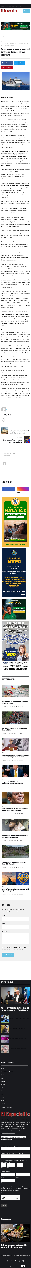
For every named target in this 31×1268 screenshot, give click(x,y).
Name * (4, 915)
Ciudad (2, 1177)
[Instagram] (19, 1261)
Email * (4, 923)
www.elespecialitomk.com (8, 1133)
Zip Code (3, 1182)
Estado (17, 1177)
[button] (2, 26)
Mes (8, 1167)
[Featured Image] (15, 691)
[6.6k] (23, 489)
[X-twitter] (12, 1261)
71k (3, 493)
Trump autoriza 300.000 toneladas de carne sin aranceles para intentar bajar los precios (14, 783)
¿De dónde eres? (5, 1171)
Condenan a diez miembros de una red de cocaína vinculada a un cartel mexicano (15, 836)
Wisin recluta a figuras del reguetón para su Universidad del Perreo (15, 1246)
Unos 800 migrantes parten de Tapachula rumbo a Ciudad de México (15, 729)
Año (17, 1167)
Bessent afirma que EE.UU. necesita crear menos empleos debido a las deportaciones (15, 809)
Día (2, 1167)
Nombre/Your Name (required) (9, 1146)
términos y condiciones (11, 1266)
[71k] (8, 489)
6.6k (18, 493)
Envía (4, 1205)
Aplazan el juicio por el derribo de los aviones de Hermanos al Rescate (15, 702)
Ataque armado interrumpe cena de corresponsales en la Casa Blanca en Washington (15, 1010)
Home (2, 36)
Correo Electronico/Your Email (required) (12, 1153)
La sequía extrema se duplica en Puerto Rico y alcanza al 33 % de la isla (14, 863)
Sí (3, 1192)
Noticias (3, 40)
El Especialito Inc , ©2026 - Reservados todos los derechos (15, 1255)
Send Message (8, 955)
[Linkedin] (23, 1261)
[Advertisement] (15, 968)
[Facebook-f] (8, 1261)
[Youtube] (15, 1261)
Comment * (5, 931)
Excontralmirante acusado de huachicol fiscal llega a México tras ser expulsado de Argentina (15, 756)
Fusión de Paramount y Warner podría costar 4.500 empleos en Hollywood (15, 890)
